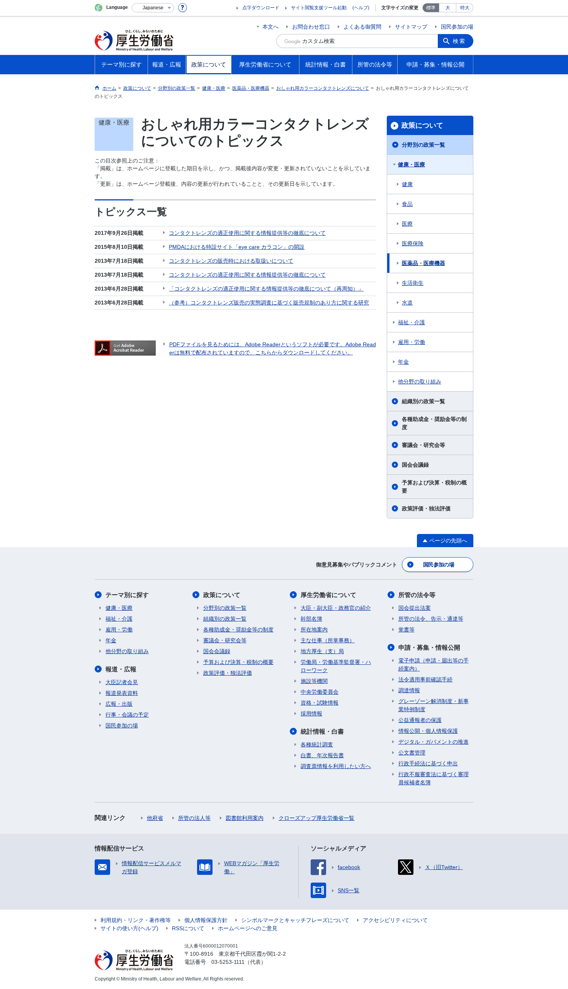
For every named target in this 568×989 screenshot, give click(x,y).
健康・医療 (411, 164)
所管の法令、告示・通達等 (430, 619)
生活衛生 (412, 283)
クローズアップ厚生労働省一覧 (316, 818)
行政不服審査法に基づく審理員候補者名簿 (433, 778)
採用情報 (311, 713)
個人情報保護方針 (206, 920)
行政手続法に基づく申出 (428, 763)
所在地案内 (314, 629)
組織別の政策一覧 (423, 401)
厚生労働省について (328, 595)
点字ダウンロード (260, 7)
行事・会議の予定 (127, 715)
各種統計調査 (317, 744)
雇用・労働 (411, 342)
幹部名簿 (311, 619)
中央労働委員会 (319, 692)
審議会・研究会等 (423, 445)
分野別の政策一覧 (423, 145)
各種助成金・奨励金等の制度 (434, 423)
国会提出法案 (414, 608)
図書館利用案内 (245, 818)
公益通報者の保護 (420, 720)
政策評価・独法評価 (426, 508)
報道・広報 (120, 669)
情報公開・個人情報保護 (428, 731)
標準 (430, 7)
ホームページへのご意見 (247, 928)
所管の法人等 (194, 818)
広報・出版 (119, 704)
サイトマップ (411, 26)
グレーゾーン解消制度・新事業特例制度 (433, 705)
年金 (403, 362)
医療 (407, 224)
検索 (459, 41)
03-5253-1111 (228, 962)
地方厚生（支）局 (322, 651)
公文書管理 (411, 752)
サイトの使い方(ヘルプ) (129, 928)
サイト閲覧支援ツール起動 (319, 7)
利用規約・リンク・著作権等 (135, 920)
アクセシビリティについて (395, 920)
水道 (407, 302)
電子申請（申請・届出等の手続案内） (433, 664)
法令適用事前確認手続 (425, 679)
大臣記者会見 (121, 682)
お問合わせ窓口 (311, 26)
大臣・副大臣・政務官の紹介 (336, 608)
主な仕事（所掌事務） (328, 640)
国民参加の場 (457, 26)
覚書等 (406, 629)
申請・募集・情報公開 (429, 647)
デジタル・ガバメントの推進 (433, 742)
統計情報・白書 (322, 731)
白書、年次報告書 (322, 755)
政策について (422, 125)
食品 (407, 204)
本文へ (270, 26)
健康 (407, 184)
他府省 (155, 818)
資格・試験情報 (319, 703)
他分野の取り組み (419, 381)
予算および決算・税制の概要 (434, 486)
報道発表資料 (121, 693)
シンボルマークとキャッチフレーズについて (295, 920)
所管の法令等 (416, 595)
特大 (464, 7)
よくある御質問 (362, 26)
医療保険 (412, 243)
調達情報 (409, 690)
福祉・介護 (411, 322)
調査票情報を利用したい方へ (336, 766)
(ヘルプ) (360, 7)
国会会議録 (415, 465)
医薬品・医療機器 (423, 263)
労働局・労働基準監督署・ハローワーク (336, 666)
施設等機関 (314, 681)
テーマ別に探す (127, 595)
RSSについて (188, 928)
